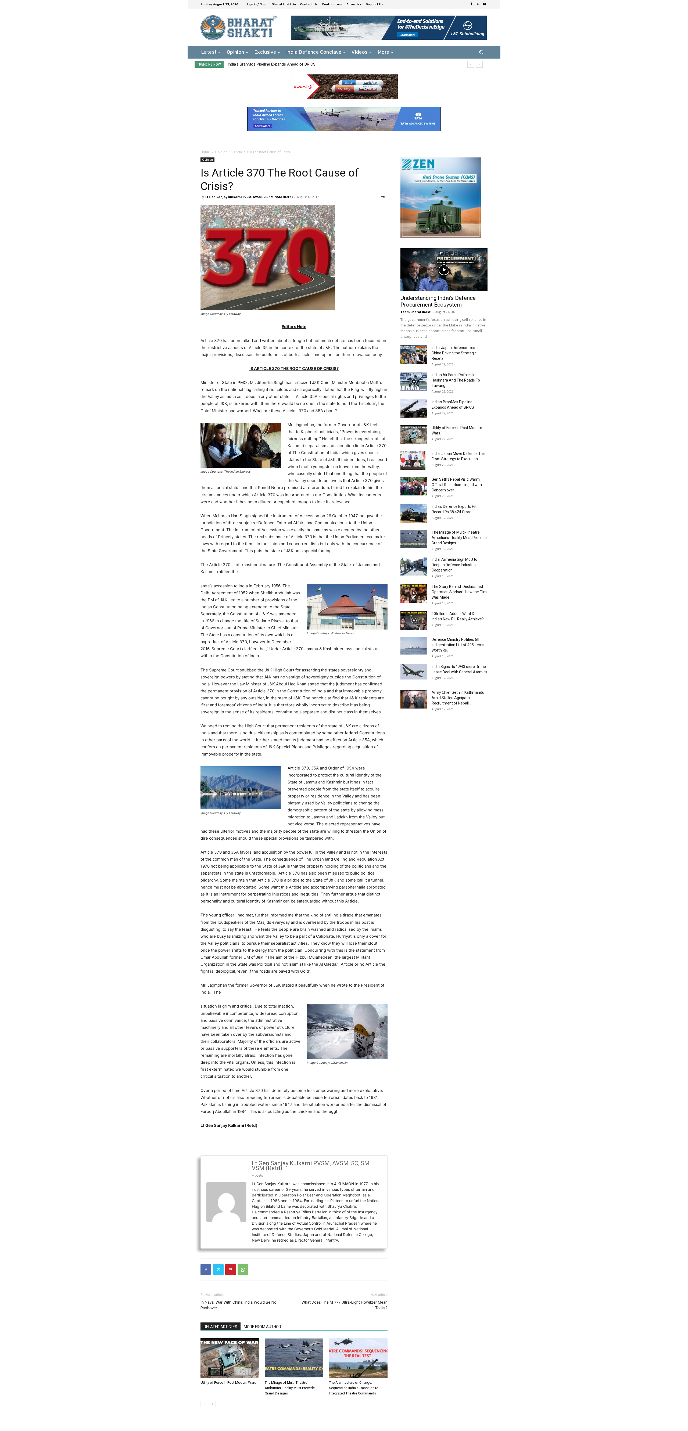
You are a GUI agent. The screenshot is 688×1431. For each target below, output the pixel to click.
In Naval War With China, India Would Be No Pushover (238, 1305)
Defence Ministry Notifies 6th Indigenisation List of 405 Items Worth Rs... (458, 644)
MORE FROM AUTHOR (262, 1327)
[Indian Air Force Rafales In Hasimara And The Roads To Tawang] (413, 381)
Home (205, 152)
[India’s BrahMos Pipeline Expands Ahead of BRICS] (413, 408)
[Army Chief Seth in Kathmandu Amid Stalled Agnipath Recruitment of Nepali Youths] (413, 699)
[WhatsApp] (243, 1269)
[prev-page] (203, 1404)
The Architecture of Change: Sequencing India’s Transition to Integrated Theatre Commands (353, 1387)
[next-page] (212, 1404)
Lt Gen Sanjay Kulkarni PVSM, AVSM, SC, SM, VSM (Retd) (249, 197)
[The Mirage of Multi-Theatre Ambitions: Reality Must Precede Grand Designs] (294, 1358)
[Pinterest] (230, 1269)
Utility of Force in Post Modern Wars (260, 64)
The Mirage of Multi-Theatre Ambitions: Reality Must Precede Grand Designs (290, 1387)
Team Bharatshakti (416, 312)
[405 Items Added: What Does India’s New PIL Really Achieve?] (413, 620)
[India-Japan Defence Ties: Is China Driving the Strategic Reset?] (413, 354)
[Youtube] (484, 4)
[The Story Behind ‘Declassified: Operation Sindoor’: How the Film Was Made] (413, 593)
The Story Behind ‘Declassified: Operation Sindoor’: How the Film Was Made (459, 591)
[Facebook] (471, 4)
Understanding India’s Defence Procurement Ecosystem (438, 301)
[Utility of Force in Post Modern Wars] (229, 1358)
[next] (479, 64)
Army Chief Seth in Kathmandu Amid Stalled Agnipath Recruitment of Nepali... (458, 697)
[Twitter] (478, 4)
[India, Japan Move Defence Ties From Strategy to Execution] (412, 460)
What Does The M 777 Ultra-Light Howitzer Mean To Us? (345, 1305)
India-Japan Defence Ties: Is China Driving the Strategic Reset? (455, 353)
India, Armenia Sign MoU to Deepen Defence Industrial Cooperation (454, 564)
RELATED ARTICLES (220, 1327)
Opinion (221, 152)
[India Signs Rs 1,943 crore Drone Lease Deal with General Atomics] (413, 671)
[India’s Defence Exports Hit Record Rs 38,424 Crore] (413, 513)
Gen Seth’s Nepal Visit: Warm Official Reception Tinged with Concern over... (457, 484)
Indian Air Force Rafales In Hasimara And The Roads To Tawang (456, 380)
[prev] (470, 64)
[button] (481, 52)
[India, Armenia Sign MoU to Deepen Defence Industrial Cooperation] (413, 566)
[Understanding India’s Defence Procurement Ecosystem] (444, 269)
